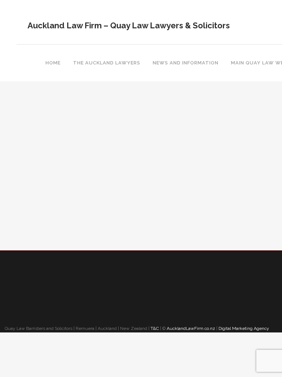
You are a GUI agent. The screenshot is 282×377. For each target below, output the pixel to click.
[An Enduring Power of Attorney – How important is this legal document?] (63, 107)
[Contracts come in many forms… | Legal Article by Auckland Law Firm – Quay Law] (188, 107)
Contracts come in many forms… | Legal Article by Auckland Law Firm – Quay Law (187, 153)
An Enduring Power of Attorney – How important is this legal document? (61, 153)
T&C (155, 328)
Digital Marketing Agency (244, 328)
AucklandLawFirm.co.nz (191, 328)
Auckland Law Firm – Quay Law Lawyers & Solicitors (129, 25)
